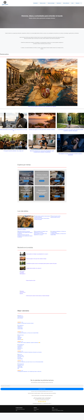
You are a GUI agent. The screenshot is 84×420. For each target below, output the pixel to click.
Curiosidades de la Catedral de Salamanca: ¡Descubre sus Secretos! (30, 352)
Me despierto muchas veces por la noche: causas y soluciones (70, 154)
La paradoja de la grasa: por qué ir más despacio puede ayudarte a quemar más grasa (70, 130)
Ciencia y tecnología (51, 3)
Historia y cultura (42, 3)
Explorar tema (26, 180)
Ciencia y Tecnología (57, 175)
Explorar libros (57, 196)
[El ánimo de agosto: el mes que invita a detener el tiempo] (22, 258)
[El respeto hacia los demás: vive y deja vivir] (22, 268)
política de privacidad (42, 391)
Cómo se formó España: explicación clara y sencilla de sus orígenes (42, 106)
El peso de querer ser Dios (55, 217)
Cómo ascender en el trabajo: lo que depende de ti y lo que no (13, 130)
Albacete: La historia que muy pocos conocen (26, 323)
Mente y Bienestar (66, 3)
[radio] (39, 402)
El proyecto (77, 3)
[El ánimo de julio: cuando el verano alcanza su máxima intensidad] (22, 292)
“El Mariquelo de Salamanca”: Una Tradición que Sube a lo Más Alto (29, 371)
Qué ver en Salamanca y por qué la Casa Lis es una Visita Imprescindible (30, 361)
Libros (72, 3)
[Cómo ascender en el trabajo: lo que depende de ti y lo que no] (22, 254)
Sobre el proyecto (36, 409)
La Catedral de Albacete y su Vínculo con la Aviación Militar (28, 332)
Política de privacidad (55, 409)
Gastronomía (59, 3)
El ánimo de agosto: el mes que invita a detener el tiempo (42, 129)
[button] (39, 3)
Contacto (35, 410)
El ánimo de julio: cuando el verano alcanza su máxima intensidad (37, 295)
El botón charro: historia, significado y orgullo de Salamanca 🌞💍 (29, 342)
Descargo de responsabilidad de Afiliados (57, 410)
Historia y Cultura (42, 175)
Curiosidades (35, 3)
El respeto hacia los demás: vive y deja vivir (13, 150)
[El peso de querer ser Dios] (22, 273)
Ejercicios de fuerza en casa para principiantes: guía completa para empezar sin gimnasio (42, 151)
